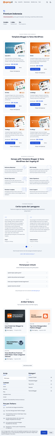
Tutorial (7, 323)
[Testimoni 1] (26, 246)
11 (49, 323)
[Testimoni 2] (28, 246)
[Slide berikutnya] (31, 246)
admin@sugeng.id (35, 290)
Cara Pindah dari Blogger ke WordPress (14, 407)
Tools (39, 2)
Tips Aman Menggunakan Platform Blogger (38, 327)
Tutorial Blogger (33, 390)
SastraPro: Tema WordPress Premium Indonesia (13, 399)
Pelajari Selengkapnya (15, 71)
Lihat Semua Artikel (27, 365)
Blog (16, 2)
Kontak (4, 397)
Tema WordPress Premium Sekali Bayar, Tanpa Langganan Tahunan (15, 354)
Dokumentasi (27, 2)
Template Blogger (33, 380)
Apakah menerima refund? (14, 286)
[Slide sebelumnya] (23, 246)
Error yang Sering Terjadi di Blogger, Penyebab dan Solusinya (14, 423)
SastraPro (20, 2)
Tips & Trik (32, 323)
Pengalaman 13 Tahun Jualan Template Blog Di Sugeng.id (15, 427)
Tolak (51, 432)
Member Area (34, 2)
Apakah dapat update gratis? (14, 272)
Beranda (5, 389)
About (4, 386)
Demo (20, 67)
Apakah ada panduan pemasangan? (16, 277)
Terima (44, 432)
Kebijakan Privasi (7, 394)
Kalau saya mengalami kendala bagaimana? (18, 281)
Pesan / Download (10, 67)
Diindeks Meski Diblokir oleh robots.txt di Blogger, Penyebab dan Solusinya (15, 419)
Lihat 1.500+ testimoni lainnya (27, 254)
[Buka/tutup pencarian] (47, 2)
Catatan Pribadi (32, 377)
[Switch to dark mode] (50, 2)
